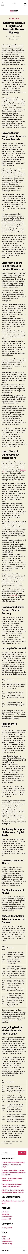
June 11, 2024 (18, 36)
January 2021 (6, 1219)
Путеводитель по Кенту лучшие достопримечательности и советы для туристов (14, 1173)
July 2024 (5, 1212)
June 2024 (5, 1214)
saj (10, 36)
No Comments (15, 39)
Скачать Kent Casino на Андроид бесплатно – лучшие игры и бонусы (13, 1165)
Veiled (10, 1143)
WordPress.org (7, 1243)
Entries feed (6, 1239)
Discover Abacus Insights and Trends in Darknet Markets (14, 27)
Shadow (6, 1143)
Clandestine (7, 1141)
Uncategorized (14, 19)
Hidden (13, 1141)
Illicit (17, 1141)
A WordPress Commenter (10, 1201)
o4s (14, 3)
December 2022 (7, 1216)
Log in (4, 1236)
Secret (20, 1141)
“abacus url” (13, 596)
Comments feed (7, 1241)
